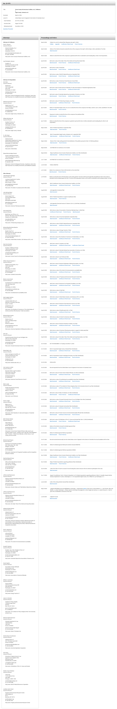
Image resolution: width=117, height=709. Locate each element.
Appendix (57, 44)
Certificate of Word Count (67, 44)
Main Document (53, 50)
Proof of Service (78, 44)
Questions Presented (8, 29)
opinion (84, 488)
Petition (51, 44)
